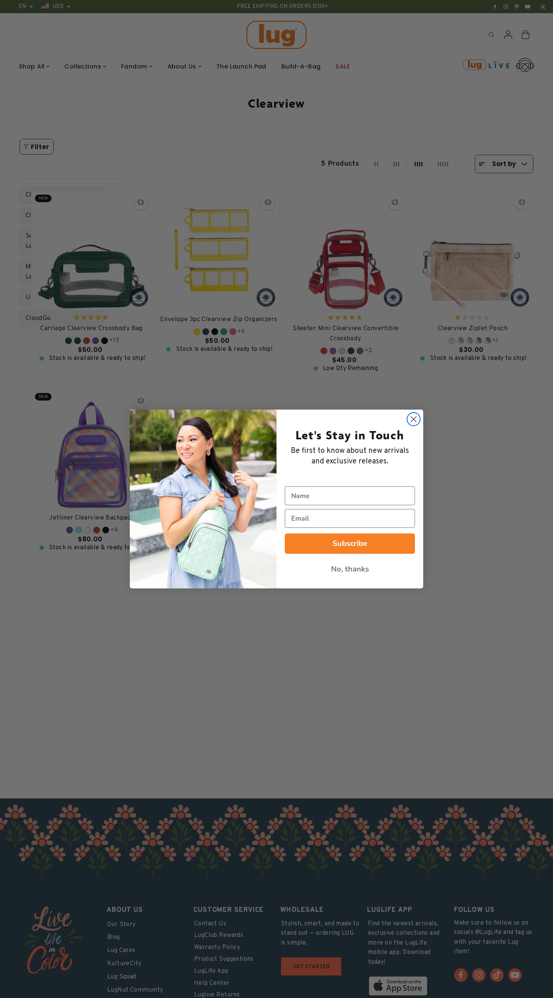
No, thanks (350, 569)
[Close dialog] (413, 419)
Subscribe (350, 543)
